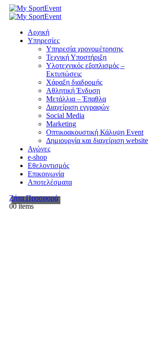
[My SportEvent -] (35, 8)
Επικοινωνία (46, 174)
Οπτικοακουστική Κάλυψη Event (94, 132)
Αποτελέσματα (50, 182)
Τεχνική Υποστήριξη (76, 57)
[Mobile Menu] (18, 214)
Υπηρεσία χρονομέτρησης (84, 49)
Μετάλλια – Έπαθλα (76, 99)
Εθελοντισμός (48, 165)
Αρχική (38, 32)
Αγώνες (39, 149)
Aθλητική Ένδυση (73, 90)
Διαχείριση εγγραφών (77, 107)
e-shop (37, 157)
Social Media (65, 115)
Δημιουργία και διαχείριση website (97, 140)
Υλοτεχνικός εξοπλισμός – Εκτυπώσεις (85, 70)
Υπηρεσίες (43, 40)
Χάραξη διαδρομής (74, 82)
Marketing (61, 124)
